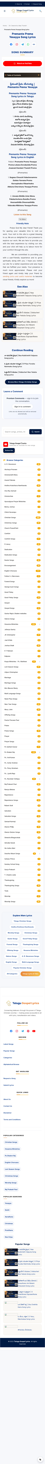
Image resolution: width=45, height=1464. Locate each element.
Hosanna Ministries (31, 950)
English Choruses (12, 1162)
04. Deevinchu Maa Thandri (18, 25)
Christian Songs (11, 1142)
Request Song (36, 4)
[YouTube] (34, 1031)
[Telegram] (22, 1031)
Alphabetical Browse (11, 1064)
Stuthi (7, 1210)
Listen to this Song (22, 214)
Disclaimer (7, 1113)
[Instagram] (17, 1031)
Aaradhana (9, 1217)
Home (5, 25)
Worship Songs (13, 933)
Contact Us (7, 1106)
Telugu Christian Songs (22, 921)
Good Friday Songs (30, 939)
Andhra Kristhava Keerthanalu (22, 927)
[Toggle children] (40, 624)
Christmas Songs (30, 933)
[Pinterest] (28, 1031)
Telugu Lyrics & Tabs (30, 974)
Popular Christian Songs (22, 968)
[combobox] (15, 431)
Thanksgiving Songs (30, 944)
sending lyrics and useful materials (17, 276)
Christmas (9, 1223)
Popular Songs (9, 1051)
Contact (27, 4)
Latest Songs (8, 1044)
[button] (34, 44)
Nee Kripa (9, 1237)
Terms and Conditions (12, 1119)
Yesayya (8, 1203)
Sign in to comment (22, 406)
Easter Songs (13, 939)
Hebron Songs (11, 956)
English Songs (11, 962)
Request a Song (9, 1078)
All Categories (12, 974)
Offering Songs (12, 950)
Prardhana (9, 1230)
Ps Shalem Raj (10, 1156)
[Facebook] (11, 1031)
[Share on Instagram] (17, 44)
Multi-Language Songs (30, 962)
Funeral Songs (12, 944)
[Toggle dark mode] (40, 1459)
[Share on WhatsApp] (28, 44)
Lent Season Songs (12, 1169)
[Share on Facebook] (11, 44)
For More (22, 219)
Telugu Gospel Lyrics (22, 1341)
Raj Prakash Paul (11, 1189)
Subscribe (9, 450)
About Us (18, 4)
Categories (7, 1058)
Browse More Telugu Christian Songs (22, 382)
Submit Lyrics (8, 1085)
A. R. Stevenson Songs (30, 956)
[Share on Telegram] (22, 44)
